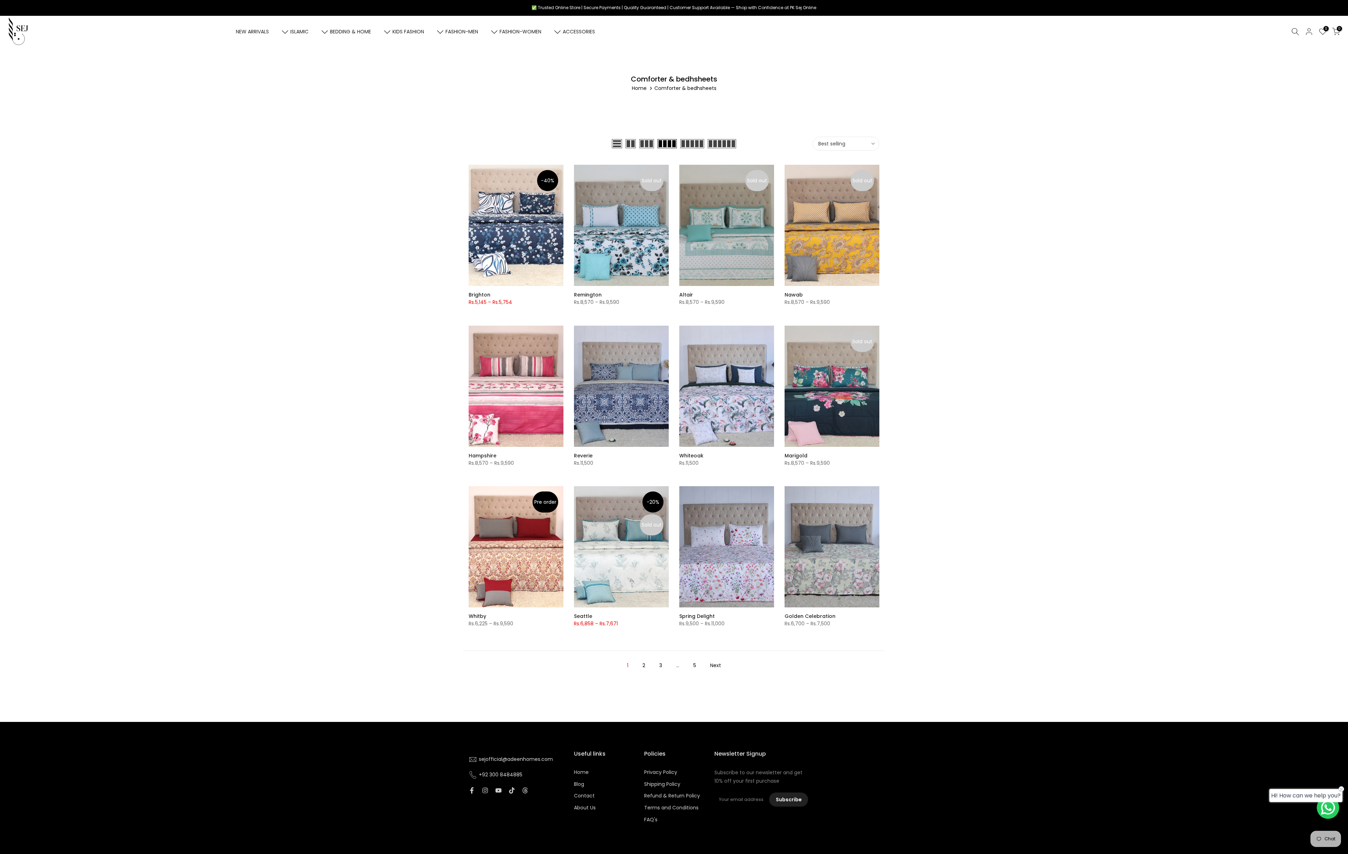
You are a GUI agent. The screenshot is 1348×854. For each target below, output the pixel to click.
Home (639, 88)
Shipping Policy (662, 784)
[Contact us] (1328, 807)
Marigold (796, 455)
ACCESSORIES (579, 31)
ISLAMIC (299, 31)
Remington (588, 294)
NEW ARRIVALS (252, 31)
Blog (579, 784)
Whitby (477, 616)
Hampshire (482, 455)
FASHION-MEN (461, 31)
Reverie (583, 455)
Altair (686, 294)
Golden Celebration (810, 616)
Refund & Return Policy (672, 796)
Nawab (794, 294)
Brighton (479, 294)
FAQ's (651, 819)
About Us (585, 807)
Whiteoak (691, 455)
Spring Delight (697, 616)
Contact (584, 796)
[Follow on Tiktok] (512, 790)
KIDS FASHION (408, 31)
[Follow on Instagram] (485, 790)
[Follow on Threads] (525, 790)
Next (715, 665)
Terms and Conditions (671, 807)
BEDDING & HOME (350, 31)
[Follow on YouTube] (498, 790)
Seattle (583, 616)
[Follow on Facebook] (472, 790)
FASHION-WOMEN (520, 31)
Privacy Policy (660, 772)
